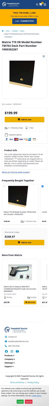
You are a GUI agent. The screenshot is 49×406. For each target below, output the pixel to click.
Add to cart (26, 119)
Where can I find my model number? (16, 172)
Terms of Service (17, 382)
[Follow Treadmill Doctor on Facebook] (6, 351)
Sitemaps (9, 363)
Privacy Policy (33, 382)
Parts (7, 31)
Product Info (10, 150)
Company (9, 359)
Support (8, 366)
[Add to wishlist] (44, 56)
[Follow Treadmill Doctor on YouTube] (17, 351)
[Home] (3, 31)
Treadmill (15, 31)
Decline (29, 402)
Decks (22, 31)
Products (9, 355)
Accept (20, 402)
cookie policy (36, 396)
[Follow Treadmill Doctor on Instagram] (12, 351)
